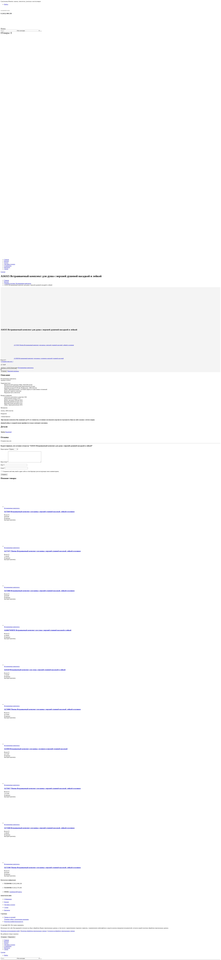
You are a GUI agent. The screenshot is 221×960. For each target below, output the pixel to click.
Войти (6, 4)
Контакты (7, 267)
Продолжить (11, 937)
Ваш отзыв (4, 462)
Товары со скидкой (9, 917)
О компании (7, 266)
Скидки (3, 272)
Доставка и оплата (9, 264)
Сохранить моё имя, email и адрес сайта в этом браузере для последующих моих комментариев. (31, 471)
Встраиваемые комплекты (25, 367)
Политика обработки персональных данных (34, 931)
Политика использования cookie (10, 931)
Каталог (6, 261)
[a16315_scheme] (22, 324)
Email (3, 468)
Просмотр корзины (13, 371)
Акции (6, 269)
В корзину (4, 371)
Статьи (6, 907)
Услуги (6, 262)
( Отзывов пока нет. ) (7, 361)
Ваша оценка (5, 449)
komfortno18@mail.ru (16, 892)
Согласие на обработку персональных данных (61, 931)
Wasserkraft (8, 432)
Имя (2, 465)
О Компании (8, 899)
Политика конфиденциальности (13, 921)
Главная (6, 259)
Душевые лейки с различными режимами (16, 919)
